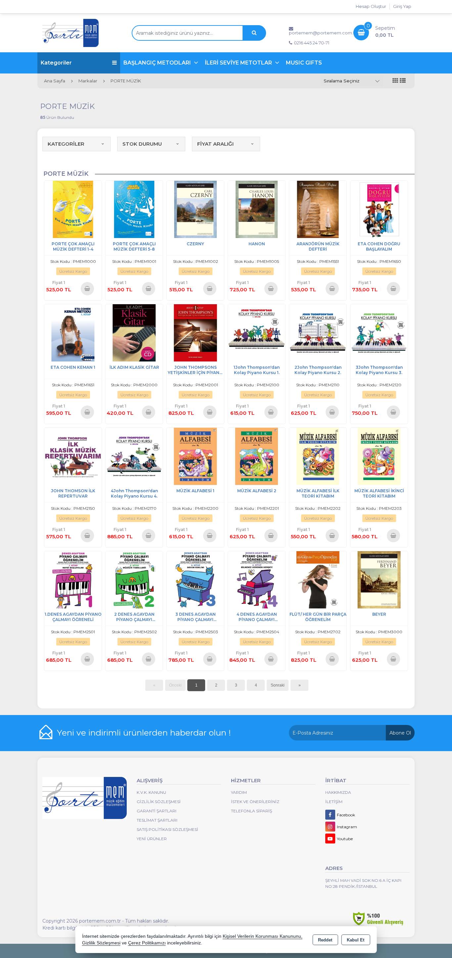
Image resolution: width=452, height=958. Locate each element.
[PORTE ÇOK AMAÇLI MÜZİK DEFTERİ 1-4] (73, 209)
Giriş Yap (402, 6)
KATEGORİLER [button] (66, 144)
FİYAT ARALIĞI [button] (215, 144)
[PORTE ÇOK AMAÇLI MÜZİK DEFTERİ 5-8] (134, 209)
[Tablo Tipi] (403, 81)
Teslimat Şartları (157, 820)
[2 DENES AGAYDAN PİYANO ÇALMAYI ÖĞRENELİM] (134, 579)
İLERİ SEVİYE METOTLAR (239, 63)
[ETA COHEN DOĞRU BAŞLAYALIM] (379, 209)
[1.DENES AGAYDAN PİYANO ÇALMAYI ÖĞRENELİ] (73, 579)
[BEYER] (379, 579)
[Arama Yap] (254, 33)
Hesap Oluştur (371, 6)
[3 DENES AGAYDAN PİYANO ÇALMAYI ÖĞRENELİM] (195, 579)
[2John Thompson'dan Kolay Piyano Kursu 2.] (317, 332)
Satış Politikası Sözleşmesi (167, 829)
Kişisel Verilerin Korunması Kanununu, (262, 936)
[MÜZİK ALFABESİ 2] (256, 456)
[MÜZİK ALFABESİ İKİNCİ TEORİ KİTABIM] (379, 456)
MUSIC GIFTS (304, 63)
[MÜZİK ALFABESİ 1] (195, 456)
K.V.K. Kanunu (151, 792)
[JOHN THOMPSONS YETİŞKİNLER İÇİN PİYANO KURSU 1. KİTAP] (195, 332)
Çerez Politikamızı (147, 942)
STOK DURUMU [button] (142, 144)
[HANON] (256, 209)
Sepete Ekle (87, 288)
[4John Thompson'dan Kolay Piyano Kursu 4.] (134, 456)
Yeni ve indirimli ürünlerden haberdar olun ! (144, 733)
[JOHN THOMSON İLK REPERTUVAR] (73, 456)
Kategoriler (56, 63)
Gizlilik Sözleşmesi (159, 801)
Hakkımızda (338, 792)
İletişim (333, 801)
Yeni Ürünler (152, 838)
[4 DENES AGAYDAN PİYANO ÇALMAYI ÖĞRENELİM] (256, 579)
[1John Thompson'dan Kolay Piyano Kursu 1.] (256, 332)
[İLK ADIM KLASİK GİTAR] (134, 332)
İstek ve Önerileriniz (255, 801)
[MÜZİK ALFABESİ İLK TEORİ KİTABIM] (317, 456)
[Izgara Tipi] (395, 81)
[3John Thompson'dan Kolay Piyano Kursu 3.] (379, 332)
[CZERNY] (195, 209)
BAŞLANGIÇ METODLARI (157, 63)
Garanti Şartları (156, 810)
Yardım (239, 792)
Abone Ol (400, 733)
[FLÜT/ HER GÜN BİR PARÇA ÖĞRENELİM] (317, 579)
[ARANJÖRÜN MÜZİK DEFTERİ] (317, 209)
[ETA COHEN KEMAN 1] (73, 332)
